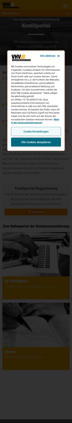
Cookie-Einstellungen (36, 131)
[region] (36, 100)
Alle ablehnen (47, 55)
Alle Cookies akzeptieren (36, 142)
